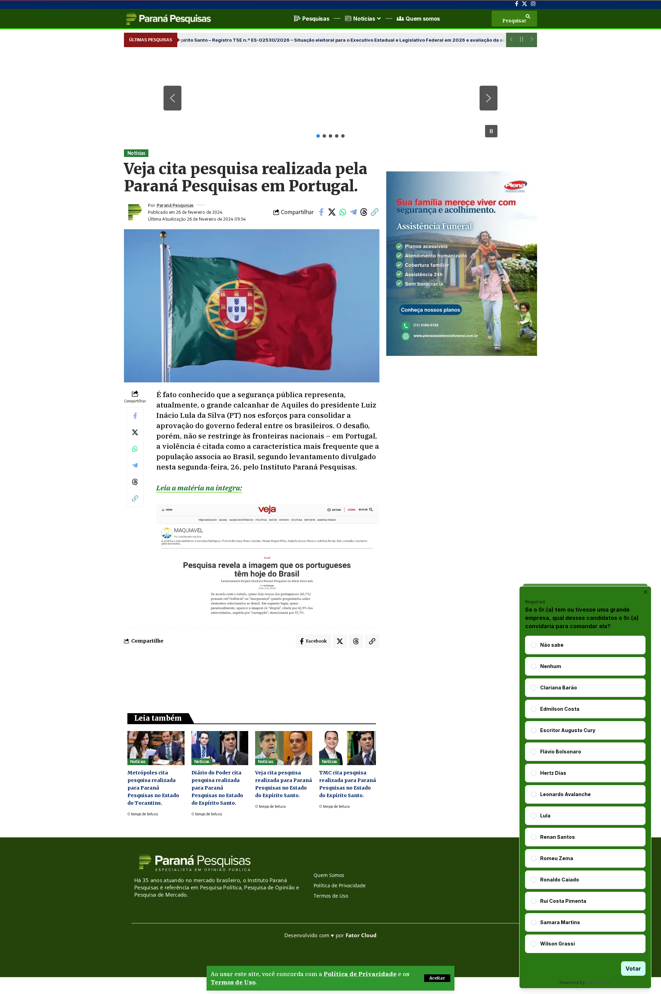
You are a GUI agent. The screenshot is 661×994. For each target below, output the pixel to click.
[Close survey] (645, 592)
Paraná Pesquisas (175, 205)
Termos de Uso (233, 982)
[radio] (533, 645)
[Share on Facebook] (321, 212)
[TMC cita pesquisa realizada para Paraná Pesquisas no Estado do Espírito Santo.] (347, 748)
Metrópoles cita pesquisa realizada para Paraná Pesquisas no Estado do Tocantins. (153, 788)
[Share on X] (332, 212)
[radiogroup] (585, 794)
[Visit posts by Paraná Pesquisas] (134, 212)
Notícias (136, 153)
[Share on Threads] (364, 212)
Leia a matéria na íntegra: (199, 488)
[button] (437, 978)
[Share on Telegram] (353, 212)
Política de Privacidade (360, 974)
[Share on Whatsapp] (342, 212)
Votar (633, 968)
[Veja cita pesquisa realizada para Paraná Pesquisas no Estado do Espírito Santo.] (283, 748)
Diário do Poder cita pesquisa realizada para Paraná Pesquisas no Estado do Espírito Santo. (217, 788)
